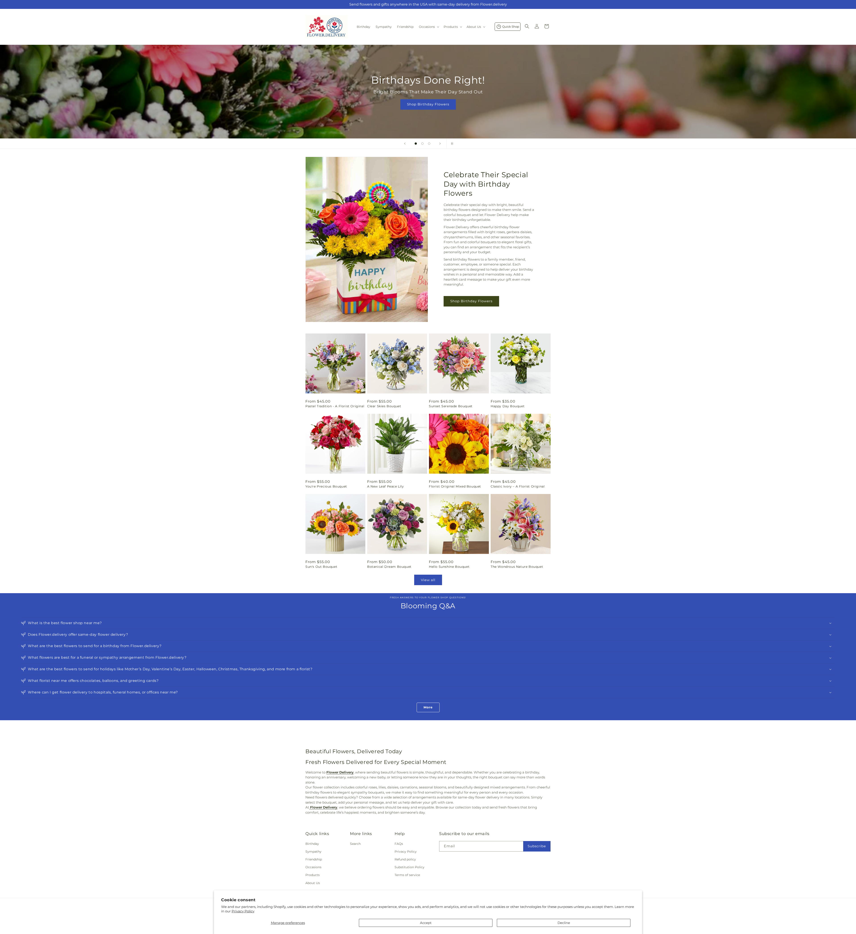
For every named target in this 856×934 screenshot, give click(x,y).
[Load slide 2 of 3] (422, 143)
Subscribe (537, 846)
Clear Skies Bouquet (384, 406)
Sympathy (313, 851)
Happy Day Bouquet (508, 406)
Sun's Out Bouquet (321, 567)
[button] (428, 26)
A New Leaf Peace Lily (385, 486)
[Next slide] (440, 143)
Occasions (313, 867)
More (428, 707)
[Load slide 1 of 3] (415, 143)
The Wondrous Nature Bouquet (517, 567)
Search (355, 843)
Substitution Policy (409, 867)
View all (428, 580)
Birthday (312, 843)
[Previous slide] (405, 143)
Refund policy (405, 859)
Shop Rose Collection (428, 104)
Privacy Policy (243, 911)
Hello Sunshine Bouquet (449, 567)
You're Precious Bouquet (326, 486)
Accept (426, 923)
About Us (312, 883)
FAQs (399, 843)
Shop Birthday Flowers (471, 301)
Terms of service (407, 875)
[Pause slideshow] (451, 143)
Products (312, 875)
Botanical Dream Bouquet (389, 567)
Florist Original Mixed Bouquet (455, 486)
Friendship (313, 859)
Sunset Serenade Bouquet (451, 406)
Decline (564, 923)
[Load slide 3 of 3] (429, 143)
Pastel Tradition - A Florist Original (334, 406)
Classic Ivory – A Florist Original (518, 486)
